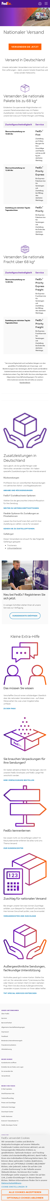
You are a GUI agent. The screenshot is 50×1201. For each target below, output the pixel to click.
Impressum (5, 1032)
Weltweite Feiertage (8, 1107)
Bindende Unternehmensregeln (11, 1040)
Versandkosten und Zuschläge (19, 916)
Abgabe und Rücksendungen (18, 490)
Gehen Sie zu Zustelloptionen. (19, 529)
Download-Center (7, 1112)
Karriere (4, 1018)
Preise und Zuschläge (8, 1102)
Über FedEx (5, 1013)
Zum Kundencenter (13, 848)
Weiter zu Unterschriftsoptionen (21, 508)
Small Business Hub (7, 1093)
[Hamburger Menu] (46, 1)
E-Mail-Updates (6, 1089)
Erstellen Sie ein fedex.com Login (12, 1067)
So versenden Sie (7, 1071)
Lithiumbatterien (14, 548)
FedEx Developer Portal (9, 1125)
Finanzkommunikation (8, 1045)
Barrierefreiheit (6, 1023)
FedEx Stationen (6, 1116)
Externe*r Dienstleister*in (9, 1121)
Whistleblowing (6, 1049)
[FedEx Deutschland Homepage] (8, 3)
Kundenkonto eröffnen (25, 616)
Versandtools (5, 1076)
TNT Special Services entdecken (20, 993)
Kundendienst (25, 382)
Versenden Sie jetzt (25, 46)
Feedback (4, 1036)
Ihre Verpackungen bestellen (18, 780)
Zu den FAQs (9, 708)
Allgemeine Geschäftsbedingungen (13, 1027)
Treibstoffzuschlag (7, 1098)
